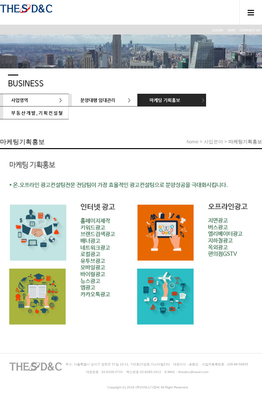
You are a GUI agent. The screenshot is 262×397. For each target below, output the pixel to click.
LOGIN (217, 30)
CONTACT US (250, 30)
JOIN (231, 30)
